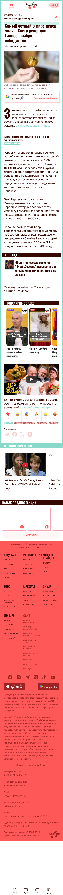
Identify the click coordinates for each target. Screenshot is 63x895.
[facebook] (14, 434)
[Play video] (31, 379)
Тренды (46, 572)
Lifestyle (8, 423)
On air (47, 586)
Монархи (8, 560)
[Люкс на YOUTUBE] (11, 5)
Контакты (27, 660)
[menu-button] (5, 5)
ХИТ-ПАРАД (47, 605)
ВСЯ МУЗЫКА (48, 591)
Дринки (7, 596)
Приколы (27, 560)
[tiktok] (44, 677)
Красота (46, 563)
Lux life (9, 615)
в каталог (31, 535)
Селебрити (8, 564)
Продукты (42, 423)
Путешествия (29, 605)
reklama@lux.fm (13, 806)
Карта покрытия (11, 634)
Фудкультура (9, 607)
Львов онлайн (10, 638)
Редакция (27, 669)
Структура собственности (30, 628)
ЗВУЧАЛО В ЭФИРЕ (50, 600)
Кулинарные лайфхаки (9, 601)
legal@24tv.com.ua (15, 796)
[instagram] (18, 677)
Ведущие (7, 620)
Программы (9, 625)
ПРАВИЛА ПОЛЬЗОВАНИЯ (29, 621)
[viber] (30, 434)
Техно (25, 600)
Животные (27, 564)
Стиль (45, 567)
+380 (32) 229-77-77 (15, 775)
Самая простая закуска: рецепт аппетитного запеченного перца (26, 138)
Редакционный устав (29, 641)
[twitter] (22, 434)
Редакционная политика (29, 648)
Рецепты (7, 591)
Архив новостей (30, 664)
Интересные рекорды (24, 423)
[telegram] (6, 434)
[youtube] (53, 677)
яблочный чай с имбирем (35, 407)
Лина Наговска (10, 19)
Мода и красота (48, 556)
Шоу (5, 569)
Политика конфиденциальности (31, 634)
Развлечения (31, 554)
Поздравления (29, 596)
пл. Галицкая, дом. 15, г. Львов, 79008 (25, 816)
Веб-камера (9, 629)
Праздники (28, 573)
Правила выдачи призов (30, 654)
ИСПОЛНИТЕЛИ (49, 596)
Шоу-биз (10, 554)
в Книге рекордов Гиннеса (33, 125)
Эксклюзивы (9, 573)
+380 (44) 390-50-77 (16, 785)
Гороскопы (28, 569)
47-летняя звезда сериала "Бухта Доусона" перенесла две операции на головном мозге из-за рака (36, 268)
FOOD (7, 586)
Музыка (7, 578)
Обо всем (53, 423)
